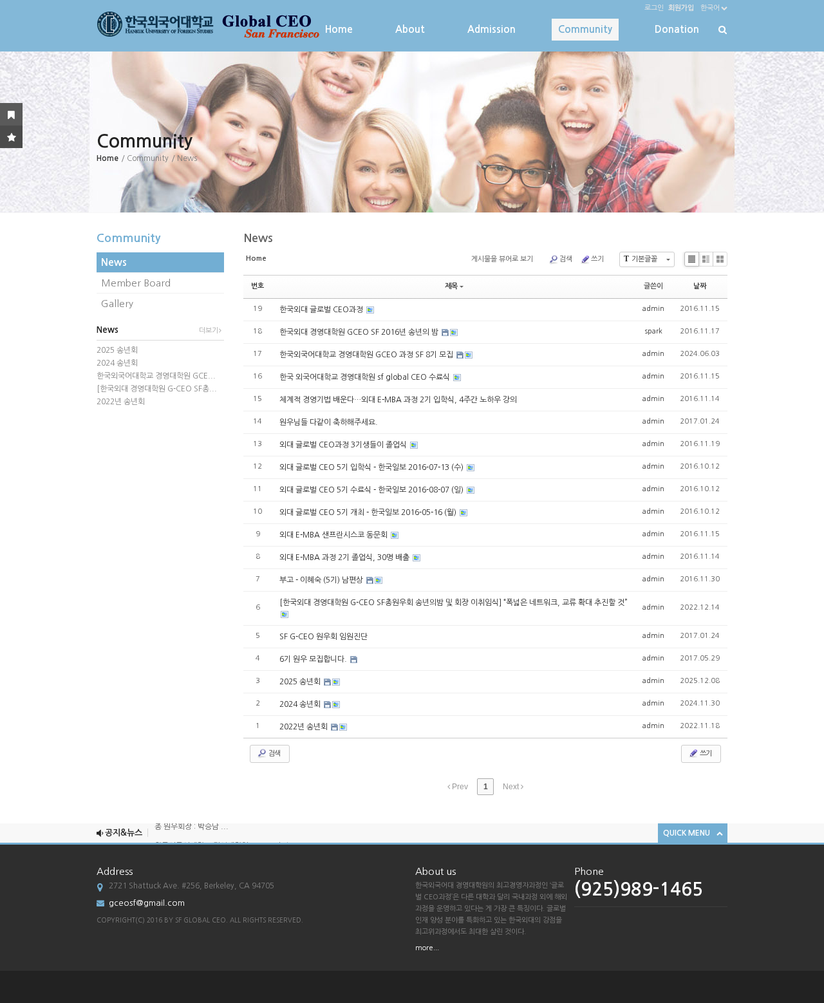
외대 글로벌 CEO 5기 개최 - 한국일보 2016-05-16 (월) (368, 512)
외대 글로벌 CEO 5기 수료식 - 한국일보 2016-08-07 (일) (372, 490)
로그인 (654, 8)
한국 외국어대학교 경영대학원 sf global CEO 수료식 (365, 377)
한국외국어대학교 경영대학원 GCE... (156, 376)
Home (339, 29)
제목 (451, 286)
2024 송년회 (117, 363)
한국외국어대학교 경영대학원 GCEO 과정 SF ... (231, 838)
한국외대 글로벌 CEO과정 (322, 310)
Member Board (136, 283)
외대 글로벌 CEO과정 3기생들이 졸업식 (344, 445)
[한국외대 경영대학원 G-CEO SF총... (157, 389)
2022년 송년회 (121, 402)
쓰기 (597, 259)
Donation (677, 29)
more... (427, 947)
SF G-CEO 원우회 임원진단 (323, 637)
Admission (491, 29)
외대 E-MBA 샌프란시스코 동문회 (334, 535)
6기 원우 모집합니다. (314, 659)
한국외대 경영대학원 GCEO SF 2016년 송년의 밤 (359, 332)
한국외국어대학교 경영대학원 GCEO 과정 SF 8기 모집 (367, 355)
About (410, 29)
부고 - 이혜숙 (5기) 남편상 (322, 580)
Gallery (117, 303)
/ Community (145, 158)
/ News (184, 158)
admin (653, 308)
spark (653, 331)
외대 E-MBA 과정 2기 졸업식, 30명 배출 (345, 557)
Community (585, 29)
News (114, 262)
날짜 (699, 286)
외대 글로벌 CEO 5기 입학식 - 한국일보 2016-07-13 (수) (372, 467)
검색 (565, 259)
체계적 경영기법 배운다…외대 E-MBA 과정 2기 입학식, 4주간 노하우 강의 (398, 400)
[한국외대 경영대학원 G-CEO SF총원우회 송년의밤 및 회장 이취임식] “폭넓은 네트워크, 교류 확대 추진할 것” (453, 602)
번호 (257, 286)
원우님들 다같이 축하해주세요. (328, 422)
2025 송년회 (117, 350)
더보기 (208, 330)
